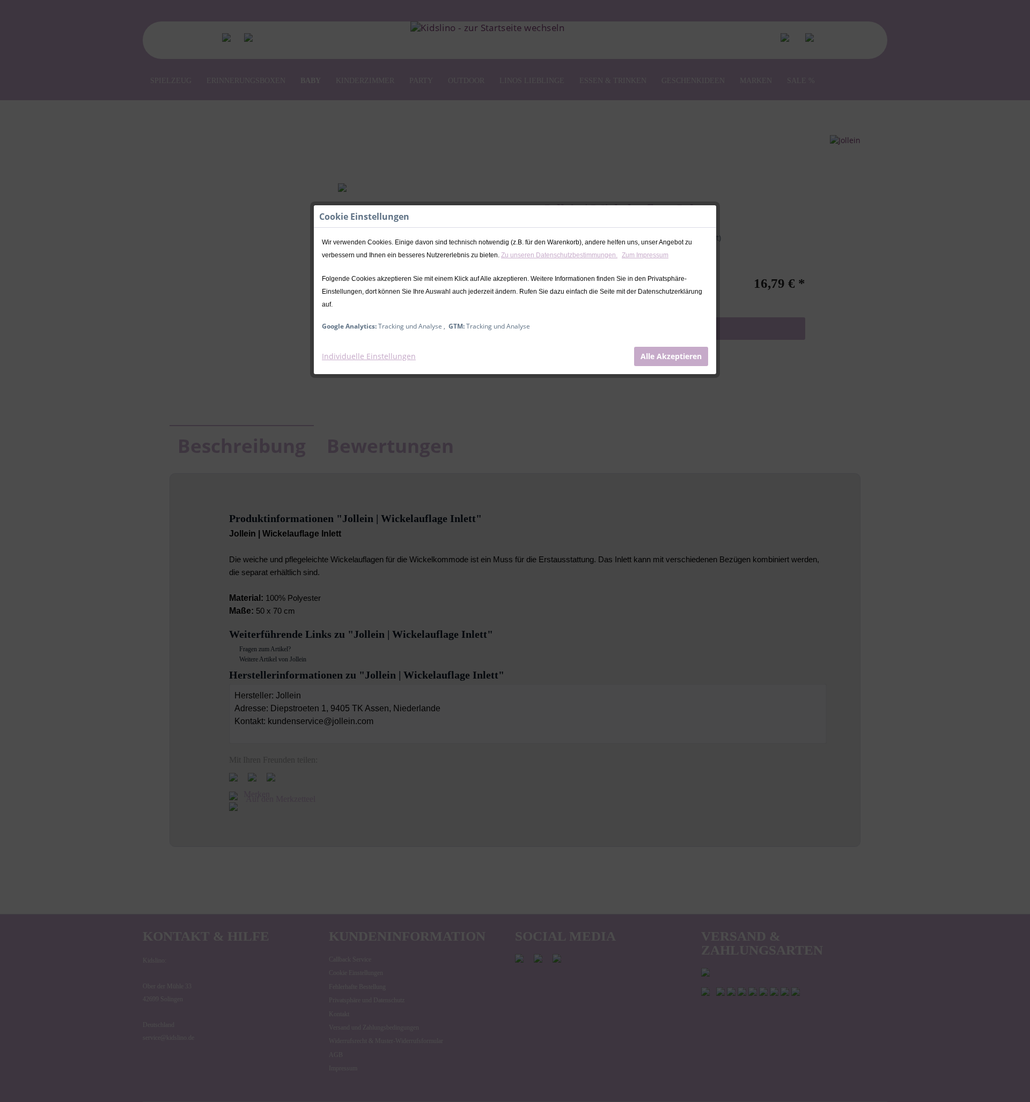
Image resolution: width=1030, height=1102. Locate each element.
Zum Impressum (645, 255)
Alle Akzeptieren (671, 356)
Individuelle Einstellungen (369, 356)
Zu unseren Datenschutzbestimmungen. (559, 255)
